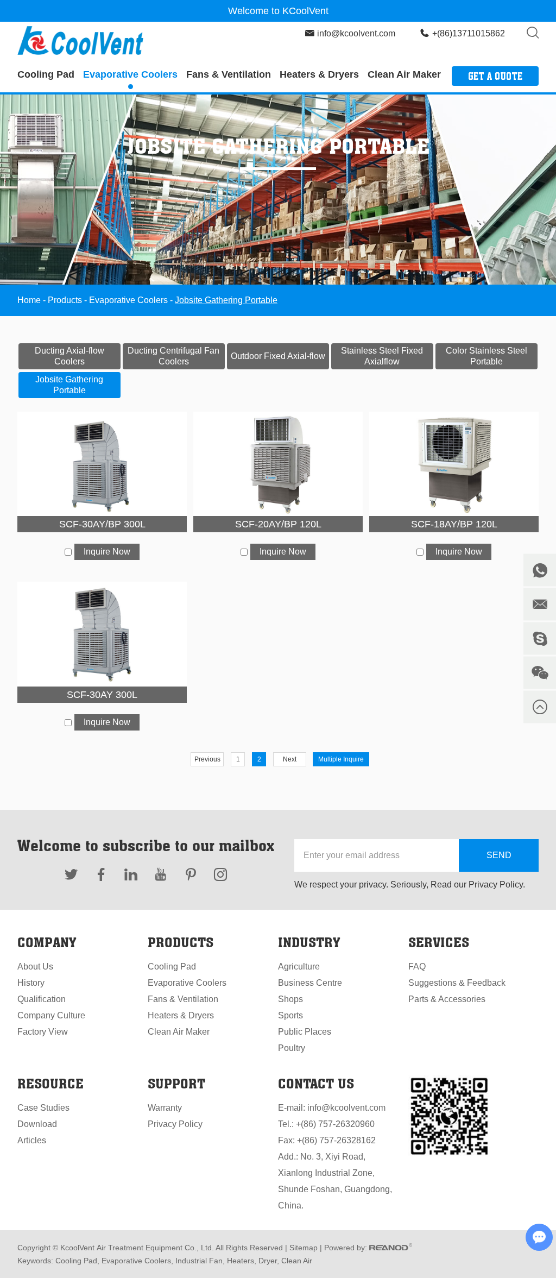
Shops (290, 999)
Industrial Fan (198, 1260)
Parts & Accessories (446, 999)
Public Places (304, 1031)
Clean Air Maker (404, 74)
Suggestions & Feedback (457, 982)
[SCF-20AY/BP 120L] (278, 464)
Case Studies (43, 1107)
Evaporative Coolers (130, 74)
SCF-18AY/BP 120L (454, 524)
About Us (35, 966)
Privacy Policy (175, 1124)
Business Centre (310, 982)
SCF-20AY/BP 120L (278, 524)
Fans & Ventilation (228, 74)
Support (176, 1083)
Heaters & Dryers (319, 74)
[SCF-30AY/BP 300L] (102, 464)
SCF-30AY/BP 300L (102, 524)
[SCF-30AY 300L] (102, 634)
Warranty (165, 1107)
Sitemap (303, 1247)
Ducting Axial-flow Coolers (69, 356)
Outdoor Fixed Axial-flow (278, 356)
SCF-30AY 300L (102, 694)
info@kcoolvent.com (356, 33)
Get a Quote (495, 76)
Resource (50, 1083)
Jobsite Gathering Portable (69, 385)
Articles (31, 1140)
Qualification (41, 999)
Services (438, 942)
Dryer (266, 1260)
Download (37, 1124)
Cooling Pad (45, 74)
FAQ (417, 966)
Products (65, 300)
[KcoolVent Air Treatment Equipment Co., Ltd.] (80, 40)
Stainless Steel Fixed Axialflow (382, 356)
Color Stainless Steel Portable (486, 356)
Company (46, 942)
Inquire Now (107, 551)
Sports (290, 1015)
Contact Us (316, 1083)
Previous (207, 759)
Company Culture (51, 1015)
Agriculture (299, 966)
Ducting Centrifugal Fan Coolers (173, 356)
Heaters (239, 1260)
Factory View (42, 1031)
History (31, 982)
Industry (309, 942)
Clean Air (295, 1260)
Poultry (291, 1048)
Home (29, 300)
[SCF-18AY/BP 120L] (454, 464)
